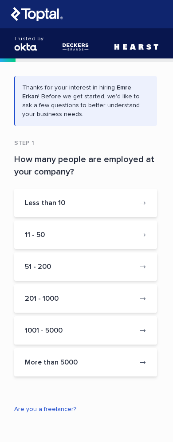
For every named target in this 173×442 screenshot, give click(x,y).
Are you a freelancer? (45, 409)
